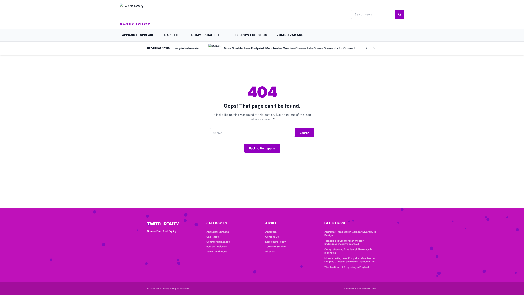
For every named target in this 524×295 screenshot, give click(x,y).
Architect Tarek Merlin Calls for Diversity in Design (350, 233)
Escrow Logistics (251, 35)
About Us (271, 231)
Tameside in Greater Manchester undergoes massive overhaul (344, 242)
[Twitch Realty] (150, 12)
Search (304, 132)
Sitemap (270, 251)
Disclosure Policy (275, 241)
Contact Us (272, 236)
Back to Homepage (262, 148)
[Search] (399, 14)
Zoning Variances (292, 35)
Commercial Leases (208, 35)
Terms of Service (275, 246)
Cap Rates (172, 35)
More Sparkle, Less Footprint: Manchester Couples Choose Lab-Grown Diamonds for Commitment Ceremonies (349, 260)
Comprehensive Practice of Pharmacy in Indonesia (348, 251)
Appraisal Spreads (138, 35)
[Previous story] (366, 48)
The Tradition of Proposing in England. (347, 267)
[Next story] (374, 48)
